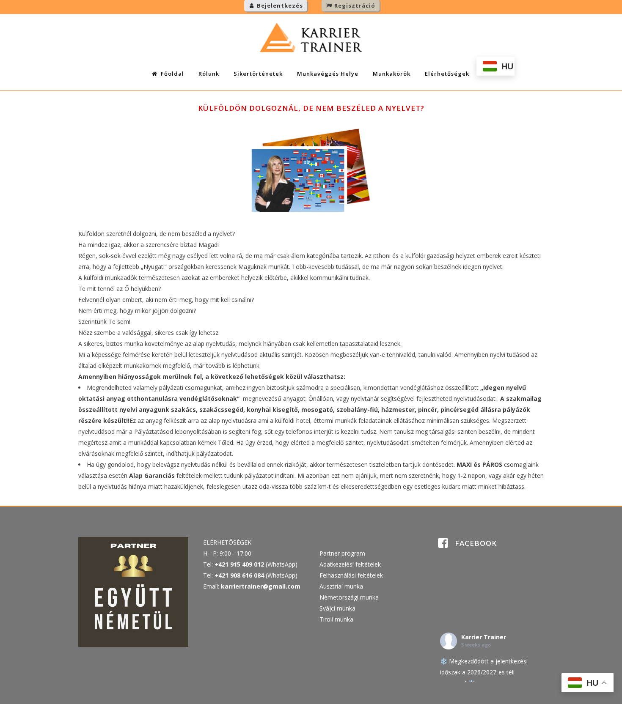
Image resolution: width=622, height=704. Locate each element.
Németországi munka (349, 597)
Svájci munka (337, 608)
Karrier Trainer (483, 637)
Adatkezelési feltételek (350, 564)
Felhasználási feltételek (351, 575)
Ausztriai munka (341, 586)
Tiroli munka (336, 619)
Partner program (342, 553)
